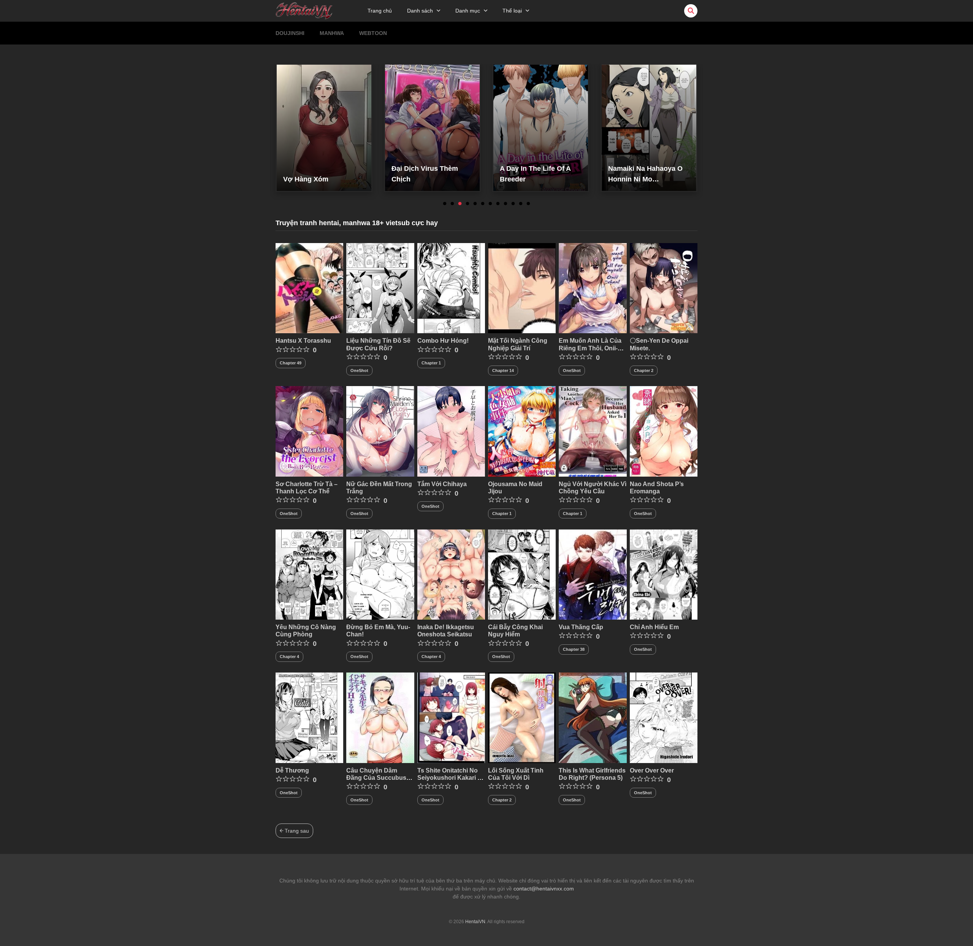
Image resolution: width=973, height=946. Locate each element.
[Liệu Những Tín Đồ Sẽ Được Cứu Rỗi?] (380, 288)
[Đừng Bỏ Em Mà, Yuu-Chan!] (380, 574)
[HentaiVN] (304, 10)
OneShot (359, 370)
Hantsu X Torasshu (303, 340)
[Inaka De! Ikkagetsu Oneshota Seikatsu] (451, 574)
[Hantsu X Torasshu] (309, 288)
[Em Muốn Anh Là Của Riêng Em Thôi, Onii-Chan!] (592, 288)
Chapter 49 (290, 363)
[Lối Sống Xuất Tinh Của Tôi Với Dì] (522, 717)
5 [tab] (475, 204)
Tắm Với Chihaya (442, 484)
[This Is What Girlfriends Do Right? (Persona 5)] (592, 717)
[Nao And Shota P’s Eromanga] (663, 431)
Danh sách (420, 11)
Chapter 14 (503, 370)
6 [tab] (482, 204)
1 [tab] (444, 204)
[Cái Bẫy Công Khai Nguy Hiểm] (522, 574)
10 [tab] (513, 204)
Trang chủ (380, 11)
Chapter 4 (289, 656)
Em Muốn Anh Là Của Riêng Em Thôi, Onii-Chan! (590, 347)
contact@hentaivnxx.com (543, 889)
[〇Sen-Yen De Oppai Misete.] (663, 288)
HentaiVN (475, 921)
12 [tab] (528, 204)
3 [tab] (460, 204)
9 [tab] (505, 204)
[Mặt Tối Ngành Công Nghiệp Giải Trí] (522, 288)
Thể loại (512, 11)
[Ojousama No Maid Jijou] (522, 431)
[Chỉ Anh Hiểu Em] (663, 574)
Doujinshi (290, 33)
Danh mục (467, 11)
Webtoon (373, 33)
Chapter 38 (574, 649)
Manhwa (332, 33)
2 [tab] (452, 204)
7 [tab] (490, 204)
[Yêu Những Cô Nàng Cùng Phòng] (309, 574)
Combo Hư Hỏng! (443, 340)
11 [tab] (521, 204)
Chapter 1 (431, 363)
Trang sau (296, 831)
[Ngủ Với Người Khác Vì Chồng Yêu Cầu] (592, 431)
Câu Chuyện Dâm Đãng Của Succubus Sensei (376, 777)
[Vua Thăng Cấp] (592, 574)
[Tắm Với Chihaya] (451, 431)
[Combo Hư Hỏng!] (451, 288)
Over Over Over (652, 770)
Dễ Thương (292, 770)
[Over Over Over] (663, 717)
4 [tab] (467, 204)
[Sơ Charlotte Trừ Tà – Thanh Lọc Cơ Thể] (309, 431)
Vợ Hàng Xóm (305, 179)
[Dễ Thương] (309, 717)
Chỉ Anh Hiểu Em (654, 627)
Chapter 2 (643, 370)
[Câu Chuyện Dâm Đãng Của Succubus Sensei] (380, 717)
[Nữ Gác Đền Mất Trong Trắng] (380, 431)
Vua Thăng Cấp (581, 627)
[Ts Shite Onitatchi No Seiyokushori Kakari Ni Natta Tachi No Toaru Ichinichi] (451, 717)
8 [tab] (498, 204)
